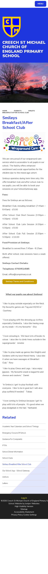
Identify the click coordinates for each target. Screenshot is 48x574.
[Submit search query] (32, 3)
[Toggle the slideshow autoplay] (44, 78)
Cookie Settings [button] (30, 515)
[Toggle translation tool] (11, 4)
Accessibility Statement (24, 512)
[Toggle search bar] (5, 4)
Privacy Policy (17, 515)
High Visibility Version (24, 506)
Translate (22, 4)
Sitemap (24, 509)
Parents (17, 111)
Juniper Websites (32, 503)
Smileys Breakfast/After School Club (18, 112)
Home (4, 111)
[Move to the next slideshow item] (44, 87)
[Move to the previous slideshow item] (44, 83)
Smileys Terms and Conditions (20, 281)
